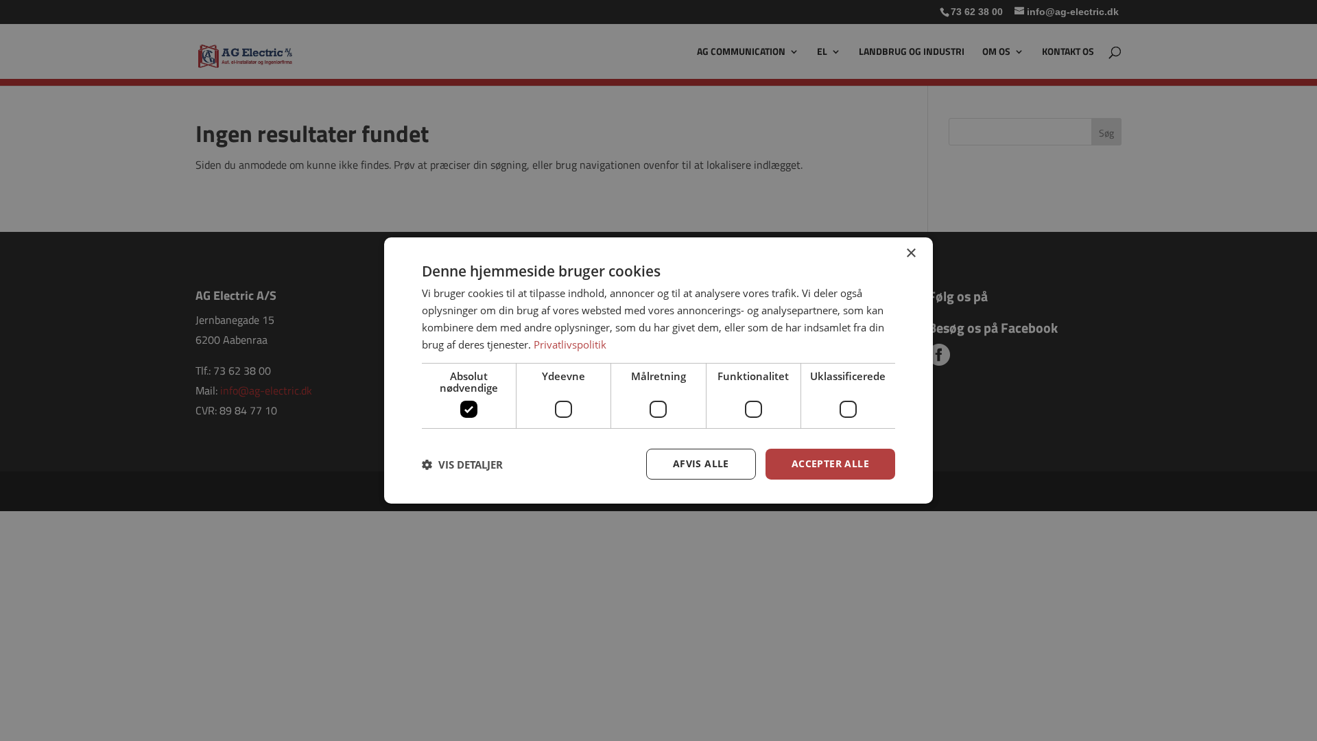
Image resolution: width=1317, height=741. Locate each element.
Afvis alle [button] (701, 463)
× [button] (910, 253)
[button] (462, 464)
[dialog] (658, 370)
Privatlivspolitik (570, 344)
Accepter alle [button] (830, 463)
